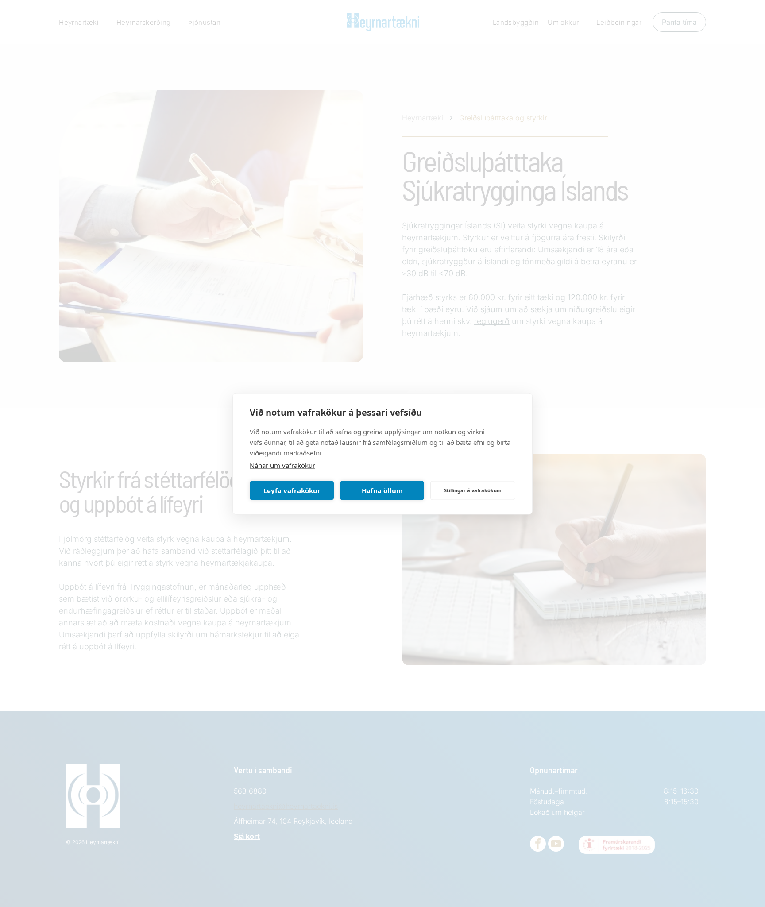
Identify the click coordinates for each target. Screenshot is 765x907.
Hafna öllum (382, 490)
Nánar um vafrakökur (282, 464)
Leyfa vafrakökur (292, 490)
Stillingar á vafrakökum (473, 490)
